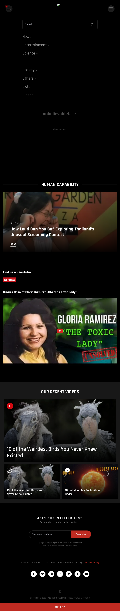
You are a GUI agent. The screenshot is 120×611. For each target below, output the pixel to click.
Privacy (78, 562)
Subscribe (81, 534)
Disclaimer (51, 562)
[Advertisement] (60, 153)
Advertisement (65, 562)
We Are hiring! (92, 562)
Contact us (37, 562)
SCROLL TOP (60, 607)
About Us (25, 562)
